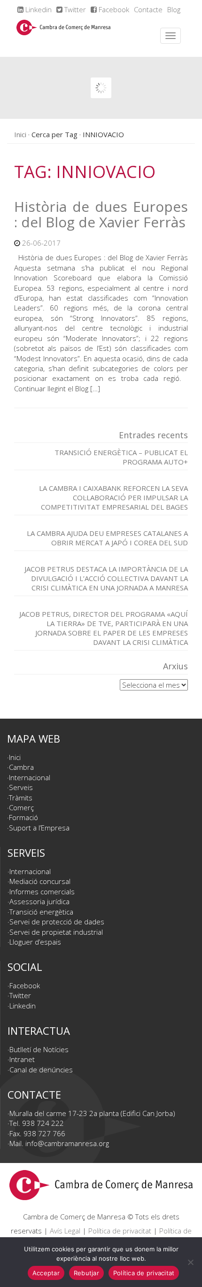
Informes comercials (42, 891)
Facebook (113, 9)
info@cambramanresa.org (67, 1143)
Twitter (74, 9)
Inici (20, 134)
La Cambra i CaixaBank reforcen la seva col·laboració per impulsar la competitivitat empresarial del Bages (113, 497)
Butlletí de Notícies (39, 1049)
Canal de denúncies (41, 1069)
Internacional (29, 777)
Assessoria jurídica (39, 901)
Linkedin (37, 9)
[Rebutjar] (190, 1262)
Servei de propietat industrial (56, 932)
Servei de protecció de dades (56, 921)
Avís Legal (65, 1230)
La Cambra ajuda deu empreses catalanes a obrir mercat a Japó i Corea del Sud (107, 537)
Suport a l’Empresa (39, 827)
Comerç (21, 807)
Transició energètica (41, 911)
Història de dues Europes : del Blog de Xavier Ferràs (101, 214)
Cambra (21, 767)
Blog (173, 9)
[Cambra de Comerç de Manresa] (63, 35)
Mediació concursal (39, 881)
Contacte (148, 9)
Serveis (21, 787)
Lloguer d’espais (35, 941)
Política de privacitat (119, 1230)
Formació (23, 817)
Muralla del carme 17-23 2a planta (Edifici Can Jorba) (92, 1113)
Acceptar (46, 1273)
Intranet (22, 1059)
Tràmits (20, 797)
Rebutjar (86, 1273)
